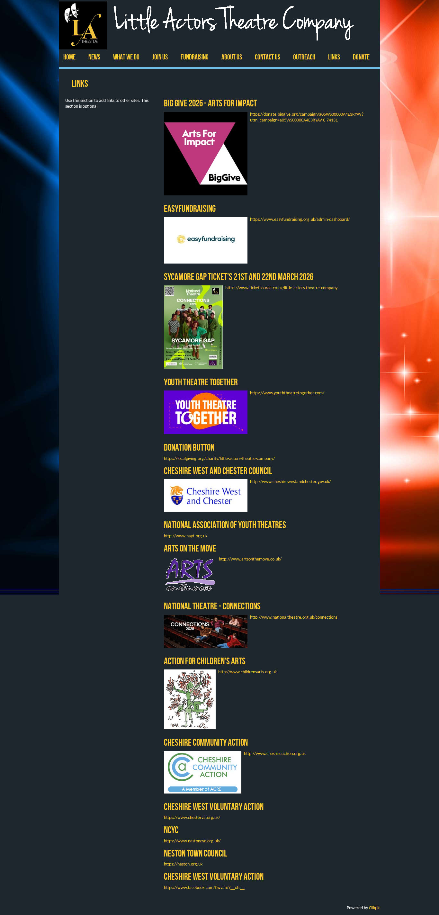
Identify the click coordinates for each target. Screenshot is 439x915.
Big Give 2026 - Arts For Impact (210, 103)
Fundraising (195, 57)
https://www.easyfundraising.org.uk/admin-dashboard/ (300, 219)
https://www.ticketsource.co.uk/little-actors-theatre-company (281, 288)
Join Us (160, 57)
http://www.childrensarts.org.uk (247, 672)
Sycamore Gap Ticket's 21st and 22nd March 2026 (238, 277)
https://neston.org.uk (183, 864)
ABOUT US (231, 57)
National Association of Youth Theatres (225, 525)
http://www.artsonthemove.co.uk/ (250, 559)
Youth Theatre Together (201, 382)
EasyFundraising (190, 208)
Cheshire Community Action (206, 742)
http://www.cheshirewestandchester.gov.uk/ (290, 482)
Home (69, 57)
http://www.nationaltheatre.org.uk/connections (293, 617)
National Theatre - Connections (212, 606)
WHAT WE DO (126, 57)
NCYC (171, 830)
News (94, 57)
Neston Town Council (195, 853)
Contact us (267, 57)
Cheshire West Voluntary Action (214, 807)
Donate (361, 57)
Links (334, 57)
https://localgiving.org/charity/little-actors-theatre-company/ (219, 458)
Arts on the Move (190, 548)
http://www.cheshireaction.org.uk (275, 753)
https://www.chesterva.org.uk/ (192, 817)
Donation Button (189, 447)
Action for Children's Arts (205, 661)
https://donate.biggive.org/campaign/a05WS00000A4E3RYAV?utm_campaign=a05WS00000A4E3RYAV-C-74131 (306, 117)
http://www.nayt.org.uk (185, 536)
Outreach (304, 57)
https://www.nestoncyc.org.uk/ (192, 841)
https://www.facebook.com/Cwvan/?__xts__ (204, 887)
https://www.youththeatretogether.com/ (287, 393)
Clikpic (374, 908)
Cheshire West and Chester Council (218, 471)
